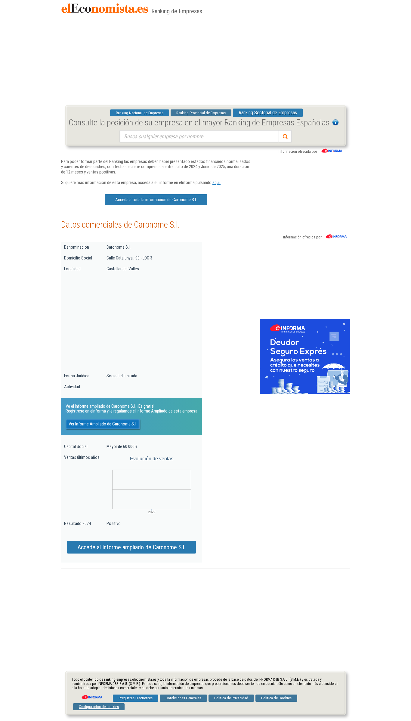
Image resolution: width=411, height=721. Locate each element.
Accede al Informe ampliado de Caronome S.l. (131, 547)
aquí (216, 182)
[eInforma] (91, 694)
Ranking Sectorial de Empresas (268, 112)
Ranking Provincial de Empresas (201, 113)
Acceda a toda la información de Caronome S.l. (156, 199)
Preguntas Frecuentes (136, 698)
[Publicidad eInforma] (305, 393)
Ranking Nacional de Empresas (139, 113)
